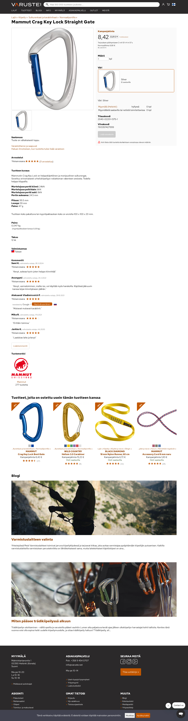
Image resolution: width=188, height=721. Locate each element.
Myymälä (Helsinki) (107, 106)
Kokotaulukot (127, 701)
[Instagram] (128, 662)
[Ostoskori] (168, 4)
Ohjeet (16, 704)
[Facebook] (122, 662)
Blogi (124, 698)
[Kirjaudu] (163, 4)
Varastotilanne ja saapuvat (24, 146)
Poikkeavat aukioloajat (22, 683)
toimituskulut (124, 37)
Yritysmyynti (73, 682)
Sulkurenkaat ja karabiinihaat (44, 17)
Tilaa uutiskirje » (131, 672)
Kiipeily (23, 17)
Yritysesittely (127, 707)
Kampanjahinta (106, 31)
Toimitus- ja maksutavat (23, 707)
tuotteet (26, 10)
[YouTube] (135, 662)
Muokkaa (130, 715)
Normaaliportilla (68, 17)
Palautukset (18, 698)
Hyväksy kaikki (143, 715)
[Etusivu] (26, 4)
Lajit (14, 10)
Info (48, 10)
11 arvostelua (46, 161)
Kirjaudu (71, 698)
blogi (39, 10)
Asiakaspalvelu (77, 10)
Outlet (94, 10)
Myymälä (60, 10)
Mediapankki (127, 704)
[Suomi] (174, 4)
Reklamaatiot (18, 701)
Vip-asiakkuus (74, 701)
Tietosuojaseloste (75, 704)
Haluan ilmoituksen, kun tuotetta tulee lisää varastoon (37, 148)
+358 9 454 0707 (80, 660)
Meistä (105, 10)
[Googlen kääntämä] (21, 304)
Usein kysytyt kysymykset (78, 679)
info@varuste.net (74, 664)
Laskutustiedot (74, 685)
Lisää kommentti (20, 346)
